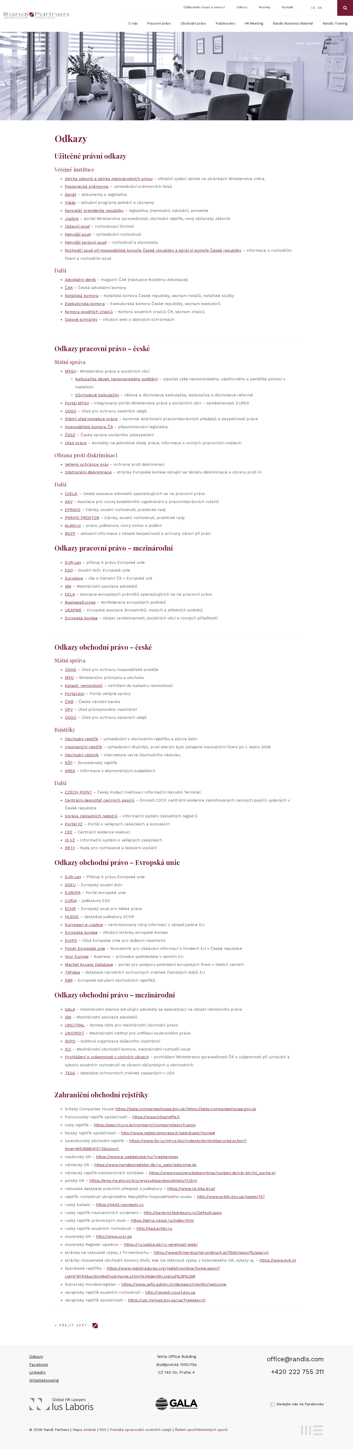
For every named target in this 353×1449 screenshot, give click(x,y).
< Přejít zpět (71, 1325)
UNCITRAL (75, 1025)
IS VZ (70, 840)
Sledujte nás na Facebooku (299, 1404)
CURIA (71, 900)
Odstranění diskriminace (88, 472)
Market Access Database (89, 964)
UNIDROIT (74, 1033)
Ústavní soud (77, 226)
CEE (69, 832)
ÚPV (69, 709)
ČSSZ (70, 435)
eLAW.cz (73, 525)
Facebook (38, 1364)
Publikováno (225, 23)
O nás (133, 23)
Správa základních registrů (91, 816)
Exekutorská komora (85, 303)
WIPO (70, 1041)
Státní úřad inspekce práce (91, 419)
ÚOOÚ (70, 411)
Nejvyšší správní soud (85, 242)
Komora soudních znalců (89, 311)
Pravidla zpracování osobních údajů (141, 1430)
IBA (68, 586)
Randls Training (335, 23)
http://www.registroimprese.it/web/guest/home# (168, 1133)
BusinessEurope (80, 602)
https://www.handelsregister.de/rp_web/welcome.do (145, 1165)
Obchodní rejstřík (81, 739)
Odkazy (36, 1356)
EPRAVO (72, 509)
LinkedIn (37, 1372)
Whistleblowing (44, 1380)
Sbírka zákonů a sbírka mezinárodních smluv (109, 178)
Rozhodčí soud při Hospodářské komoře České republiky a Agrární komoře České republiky (153, 250)
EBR (69, 980)
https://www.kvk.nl (277, 1260)
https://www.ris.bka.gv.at (191, 1188)
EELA (70, 594)
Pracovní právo (159, 23)
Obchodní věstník (82, 755)
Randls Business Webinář (293, 23)
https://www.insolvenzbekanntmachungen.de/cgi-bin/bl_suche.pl (212, 1173)
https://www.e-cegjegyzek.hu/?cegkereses (137, 1157)
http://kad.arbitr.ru (154, 1228)
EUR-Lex (73, 562)
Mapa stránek (84, 1430)
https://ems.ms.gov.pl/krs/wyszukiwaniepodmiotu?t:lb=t (143, 1180)
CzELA (71, 493)
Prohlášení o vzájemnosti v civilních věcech (107, 1057)
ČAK (69, 287)
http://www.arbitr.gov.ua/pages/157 (231, 1196)
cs (313, 8)
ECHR (70, 908)
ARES (70, 770)
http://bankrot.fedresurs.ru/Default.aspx (183, 1212)
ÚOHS (70, 669)
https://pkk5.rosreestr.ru (119, 1204)
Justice (72, 218)
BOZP (70, 533)
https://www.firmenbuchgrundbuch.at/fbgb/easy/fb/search (211, 1252)
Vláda (70, 202)
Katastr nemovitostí (84, 685)
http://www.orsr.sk (114, 1236)
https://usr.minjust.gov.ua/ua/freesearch (166, 1300)
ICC (68, 1049)
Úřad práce (76, 443)
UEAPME (73, 610)
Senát (70, 194)
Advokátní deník (80, 279)
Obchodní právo (193, 23)
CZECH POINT (78, 792)
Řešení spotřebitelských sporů (201, 1430)
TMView (72, 972)
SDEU (70, 885)
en (320, 8)
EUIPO (71, 940)
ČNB (69, 701)
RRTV (70, 848)
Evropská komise (81, 618)
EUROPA (73, 892)
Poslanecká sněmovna (87, 186)
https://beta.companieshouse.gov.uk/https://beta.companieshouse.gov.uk (185, 1109)
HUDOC (72, 916)
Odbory (241, 7)
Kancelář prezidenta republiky (94, 210)
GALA (70, 1009)
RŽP (69, 762)
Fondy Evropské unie (85, 948)
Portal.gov (75, 693)
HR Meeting (254, 23)
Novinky (264, 7)
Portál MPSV (77, 403)
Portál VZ (74, 824)
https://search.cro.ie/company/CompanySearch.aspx (145, 1125)
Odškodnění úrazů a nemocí (204, 7)
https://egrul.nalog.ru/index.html (162, 1220)
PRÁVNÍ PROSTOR (82, 517)
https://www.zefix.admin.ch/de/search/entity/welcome (173, 1284)
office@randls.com (295, 1359)
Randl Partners (308, 43)
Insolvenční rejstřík (83, 747)
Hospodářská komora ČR (89, 427)
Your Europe (77, 956)
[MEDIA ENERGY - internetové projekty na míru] (310, 1429)
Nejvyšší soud (78, 234)
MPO (69, 677)
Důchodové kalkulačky (97, 395)
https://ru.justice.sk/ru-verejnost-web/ (161, 1244)
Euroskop (74, 578)
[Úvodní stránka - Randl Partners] (37, 15)
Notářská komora (81, 295)
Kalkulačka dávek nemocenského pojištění (116, 379)
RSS (102, 1430)
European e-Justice (84, 924)
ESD (69, 570)
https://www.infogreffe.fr (156, 1117)
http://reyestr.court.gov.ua (170, 1292)
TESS (70, 1073)
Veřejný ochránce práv (87, 464)
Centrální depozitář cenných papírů (99, 800)
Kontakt (287, 7)
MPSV (70, 371)
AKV (69, 501)
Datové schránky (81, 319)
